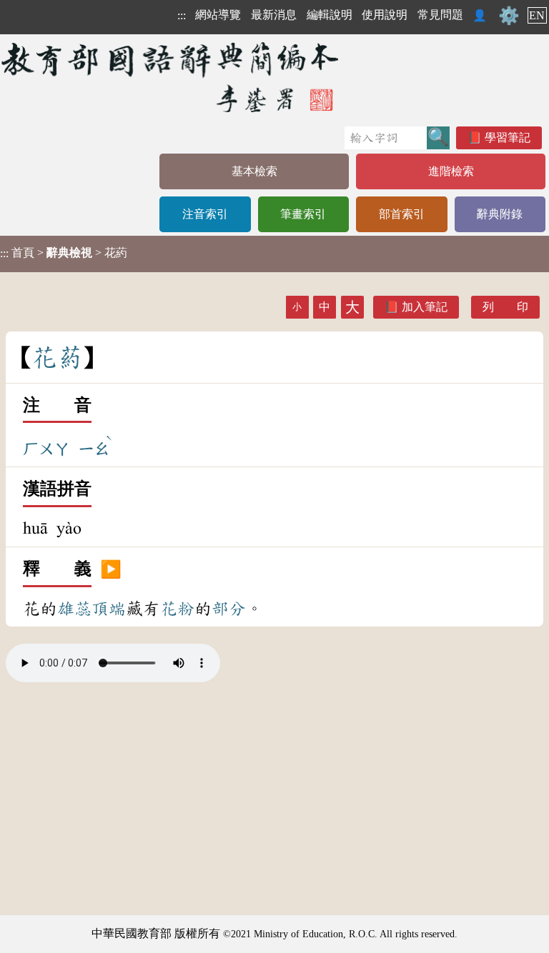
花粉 (177, 608)
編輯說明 (329, 15)
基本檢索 (254, 171)
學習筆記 (507, 137)
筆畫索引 (303, 214)
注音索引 (205, 214)
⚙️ (509, 15)
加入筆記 (424, 307)
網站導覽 (218, 15)
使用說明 (384, 15)
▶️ (111, 569)
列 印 (505, 307)
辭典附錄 (500, 214)
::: (181, 15)
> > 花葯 (63, 252)
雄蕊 (74, 608)
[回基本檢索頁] (171, 76)
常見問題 (440, 15)
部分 (229, 608)
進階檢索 (451, 171)
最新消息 (274, 15)
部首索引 (402, 214)
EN (537, 15)
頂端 (109, 608)
